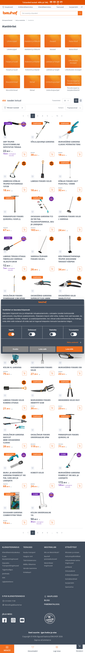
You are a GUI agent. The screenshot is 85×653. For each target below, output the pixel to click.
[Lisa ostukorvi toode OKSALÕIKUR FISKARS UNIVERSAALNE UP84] (52, 446)
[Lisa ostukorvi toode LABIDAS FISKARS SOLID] (52, 189)
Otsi (80, 13)
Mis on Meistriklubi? (51, 552)
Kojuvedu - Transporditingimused (10, 564)
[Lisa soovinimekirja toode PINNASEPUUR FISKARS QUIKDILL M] (60, 430)
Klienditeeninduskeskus (11, 552)
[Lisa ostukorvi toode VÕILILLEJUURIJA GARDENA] (52, 154)
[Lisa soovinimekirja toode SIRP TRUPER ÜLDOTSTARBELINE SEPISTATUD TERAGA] (5, 137)
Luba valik (42, 349)
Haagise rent (28, 556)
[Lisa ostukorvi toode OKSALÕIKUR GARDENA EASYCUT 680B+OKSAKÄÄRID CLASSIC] (24, 446)
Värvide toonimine (30, 568)
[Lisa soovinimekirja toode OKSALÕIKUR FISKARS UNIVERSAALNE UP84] (32, 430)
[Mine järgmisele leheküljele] (62, 116)
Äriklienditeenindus (25, 7)
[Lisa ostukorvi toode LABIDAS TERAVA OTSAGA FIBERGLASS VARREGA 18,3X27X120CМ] (24, 269)
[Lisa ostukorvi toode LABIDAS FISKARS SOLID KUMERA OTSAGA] (24, 408)
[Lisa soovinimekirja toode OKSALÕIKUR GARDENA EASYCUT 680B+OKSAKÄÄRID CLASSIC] (5, 430)
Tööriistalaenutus (29, 560)
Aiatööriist (31, 20)
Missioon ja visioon (72, 552)
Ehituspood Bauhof (7, 20)
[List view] (80, 100)
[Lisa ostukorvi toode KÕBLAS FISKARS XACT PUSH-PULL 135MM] (79, 189)
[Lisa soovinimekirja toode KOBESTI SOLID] (32, 468)
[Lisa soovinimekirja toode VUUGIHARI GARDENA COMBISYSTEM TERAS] (5, 507)
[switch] (32, 334)
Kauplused (9, 7)
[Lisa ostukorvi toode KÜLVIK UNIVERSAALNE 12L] (52, 522)
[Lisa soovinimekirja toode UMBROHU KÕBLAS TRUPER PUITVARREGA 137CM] (5, 176)
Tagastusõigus (7, 570)
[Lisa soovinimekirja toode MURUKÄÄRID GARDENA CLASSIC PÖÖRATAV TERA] (60, 137)
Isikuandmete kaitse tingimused (72, 561)
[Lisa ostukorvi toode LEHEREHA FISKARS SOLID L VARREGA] (79, 229)
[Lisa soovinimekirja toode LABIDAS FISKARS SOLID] (32, 176)
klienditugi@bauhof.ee (13, 605)
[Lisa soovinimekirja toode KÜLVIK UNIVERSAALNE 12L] (32, 507)
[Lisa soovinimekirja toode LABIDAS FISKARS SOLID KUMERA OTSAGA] (5, 395)
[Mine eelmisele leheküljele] (23, 116)
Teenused (60, 7)
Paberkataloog (52, 604)
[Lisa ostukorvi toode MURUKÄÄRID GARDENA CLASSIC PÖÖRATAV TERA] (79, 154)
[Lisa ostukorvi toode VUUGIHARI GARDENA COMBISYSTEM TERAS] (24, 522)
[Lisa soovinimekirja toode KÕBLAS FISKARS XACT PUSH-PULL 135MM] (60, 176)
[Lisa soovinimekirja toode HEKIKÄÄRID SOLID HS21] (60, 395)
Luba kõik (69, 349)
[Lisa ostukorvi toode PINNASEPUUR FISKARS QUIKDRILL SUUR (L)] (24, 229)
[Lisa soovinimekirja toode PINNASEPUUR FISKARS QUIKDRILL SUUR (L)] (5, 211)
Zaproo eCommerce (42, 640)
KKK (3, 578)
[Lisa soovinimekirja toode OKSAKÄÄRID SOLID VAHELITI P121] (60, 291)
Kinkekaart (27, 572)
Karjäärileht (73, 7)
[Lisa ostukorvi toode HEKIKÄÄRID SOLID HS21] (79, 408)
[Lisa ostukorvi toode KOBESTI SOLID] (52, 486)
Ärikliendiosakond (71, 575)
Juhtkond (68, 567)
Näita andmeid (72, 342)
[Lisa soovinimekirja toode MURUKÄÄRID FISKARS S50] (60, 362)
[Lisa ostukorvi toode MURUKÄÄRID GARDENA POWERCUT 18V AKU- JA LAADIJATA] (79, 486)
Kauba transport (29, 552)
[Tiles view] (76, 100)
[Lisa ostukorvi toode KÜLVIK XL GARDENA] (24, 373)
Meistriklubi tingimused (48, 564)
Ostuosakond (70, 571)
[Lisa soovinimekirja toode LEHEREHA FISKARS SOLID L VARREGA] (60, 211)
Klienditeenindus (44, 7)
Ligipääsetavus (7, 582)
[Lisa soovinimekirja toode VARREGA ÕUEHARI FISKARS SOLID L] (32, 251)
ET (82, 7)
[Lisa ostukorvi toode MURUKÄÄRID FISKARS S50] (79, 373)
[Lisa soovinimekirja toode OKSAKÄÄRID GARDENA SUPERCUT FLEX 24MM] (32, 291)
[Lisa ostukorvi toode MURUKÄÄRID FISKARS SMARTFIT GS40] (52, 408)
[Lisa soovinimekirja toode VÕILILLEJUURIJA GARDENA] (32, 137)
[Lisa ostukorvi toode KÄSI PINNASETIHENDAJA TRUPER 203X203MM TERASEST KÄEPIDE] (79, 269)
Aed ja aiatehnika (20, 20)
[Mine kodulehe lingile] (10, 13)
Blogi (47, 600)
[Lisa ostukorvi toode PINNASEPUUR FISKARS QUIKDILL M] (79, 446)
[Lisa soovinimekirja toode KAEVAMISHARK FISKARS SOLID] (32, 362)
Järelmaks (5, 574)
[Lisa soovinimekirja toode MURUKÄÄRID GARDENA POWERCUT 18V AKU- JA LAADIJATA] (60, 468)
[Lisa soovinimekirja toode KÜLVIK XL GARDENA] (5, 362)
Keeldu (15, 349)
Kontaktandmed (71, 579)
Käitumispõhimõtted (72, 556)
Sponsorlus (69, 587)
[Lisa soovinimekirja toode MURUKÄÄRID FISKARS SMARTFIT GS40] (32, 395)
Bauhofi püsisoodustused (50, 557)
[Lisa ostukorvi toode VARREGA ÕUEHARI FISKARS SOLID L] (52, 269)
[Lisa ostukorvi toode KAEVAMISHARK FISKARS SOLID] (52, 373)
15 (57, 116)
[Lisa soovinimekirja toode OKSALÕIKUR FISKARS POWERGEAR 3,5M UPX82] (5, 291)
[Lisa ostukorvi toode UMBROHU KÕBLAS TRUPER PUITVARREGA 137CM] (24, 189)
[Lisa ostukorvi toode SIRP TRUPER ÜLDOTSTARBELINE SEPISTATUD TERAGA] (24, 154)
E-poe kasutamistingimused (10, 557)
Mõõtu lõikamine (29, 564)
